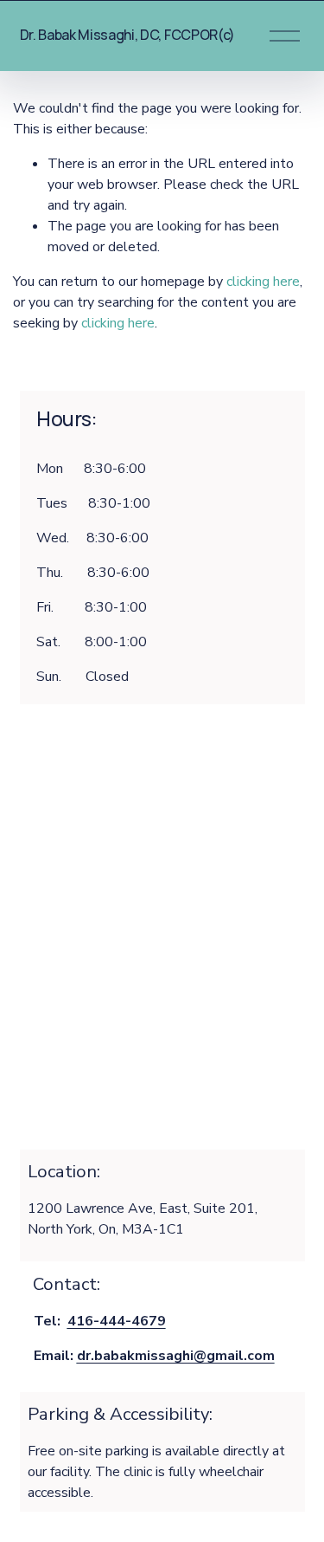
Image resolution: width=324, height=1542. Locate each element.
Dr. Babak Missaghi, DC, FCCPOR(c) (127, 34)
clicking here (263, 281)
